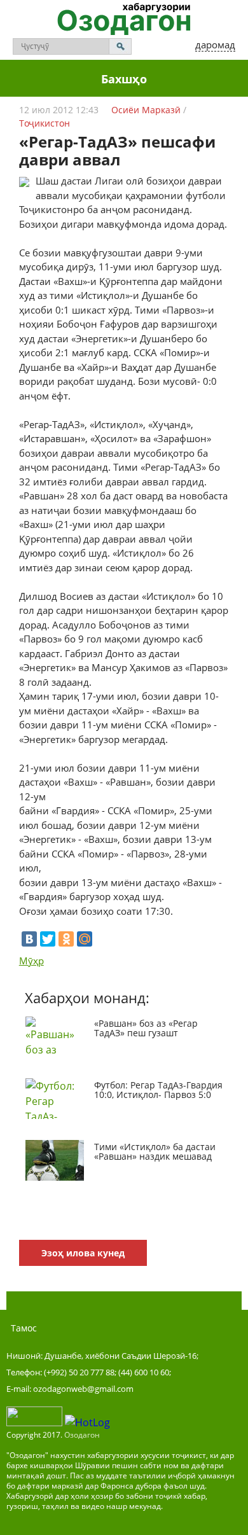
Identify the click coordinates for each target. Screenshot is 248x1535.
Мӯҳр (31, 960)
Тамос (24, 1328)
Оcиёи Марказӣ (146, 110)
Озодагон (82, 1434)
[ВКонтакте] (29, 939)
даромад (215, 44)
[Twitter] (47, 939)
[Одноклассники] (66, 939)
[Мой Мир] (84, 939)
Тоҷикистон (44, 123)
